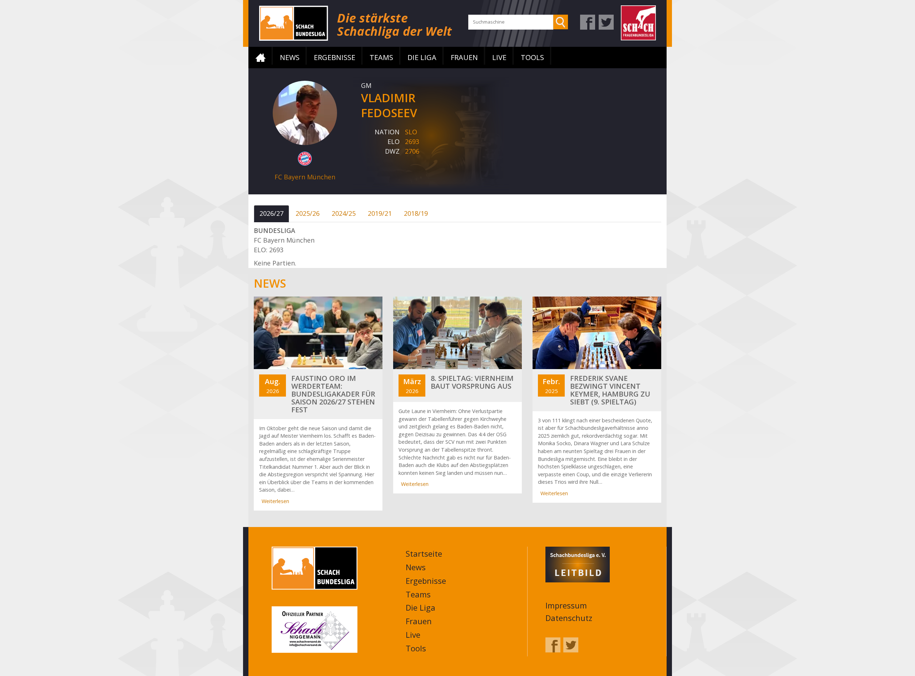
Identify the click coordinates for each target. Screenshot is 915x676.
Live (499, 57)
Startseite (260, 57)
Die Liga (421, 57)
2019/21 (380, 213)
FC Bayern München (304, 177)
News (290, 57)
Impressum (566, 605)
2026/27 (271, 213)
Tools (532, 57)
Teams (381, 57)
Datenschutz (568, 617)
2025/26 (308, 213)
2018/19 (416, 213)
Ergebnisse (334, 57)
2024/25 (344, 213)
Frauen (464, 57)
